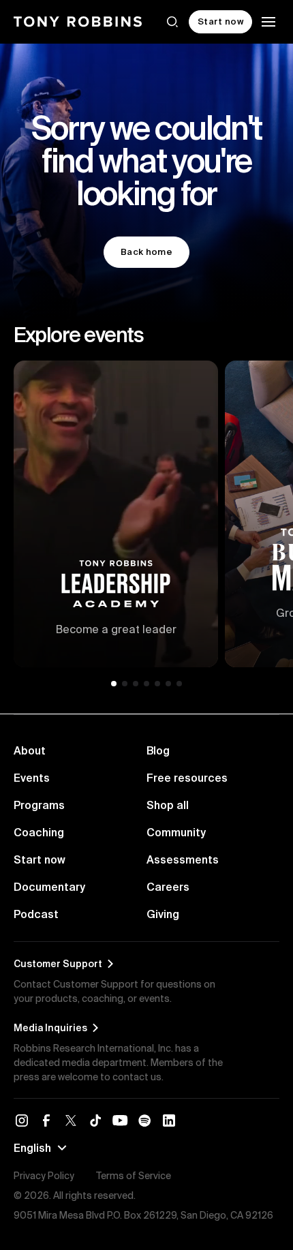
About (30, 750)
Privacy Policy (44, 1175)
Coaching (39, 832)
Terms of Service (133, 1175)
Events (32, 778)
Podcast (36, 914)
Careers (167, 887)
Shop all (167, 805)
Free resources (187, 778)
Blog (158, 750)
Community (176, 832)
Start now (39, 859)
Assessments (182, 859)
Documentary (49, 887)
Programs (39, 805)
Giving (162, 914)
